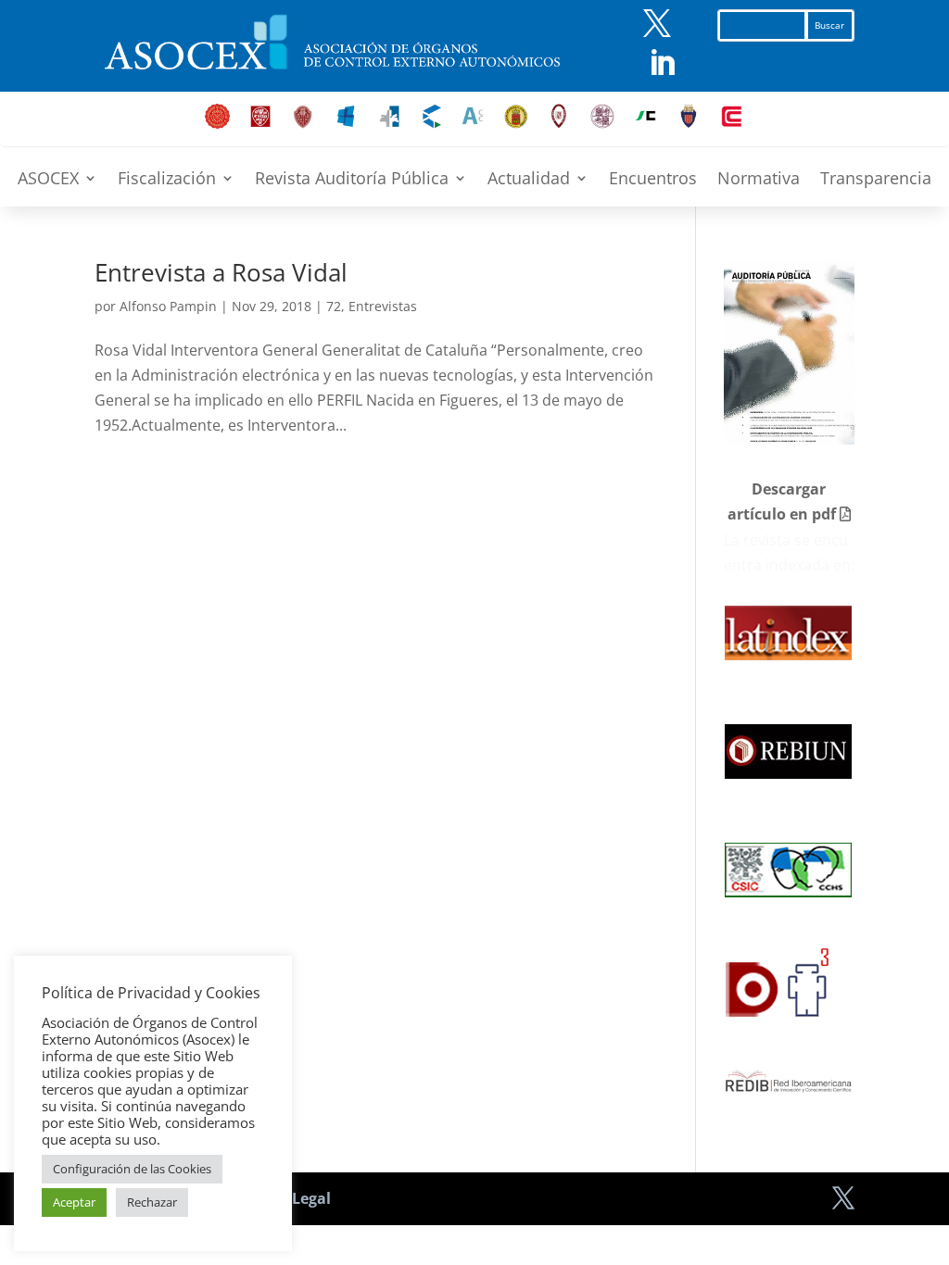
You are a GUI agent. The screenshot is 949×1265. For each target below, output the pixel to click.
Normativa (758, 180)
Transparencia (875, 180)
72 (333, 306)
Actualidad (528, 180)
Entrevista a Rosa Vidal (221, 272)
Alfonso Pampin (168, 306)
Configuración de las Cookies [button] (132, 1168)
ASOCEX (48, 180)
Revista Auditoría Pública (352, 180)
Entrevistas (382, 306)
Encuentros (653, 180)
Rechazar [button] (152, 1202)
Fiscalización (167, 180)
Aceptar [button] (74, 1202)
